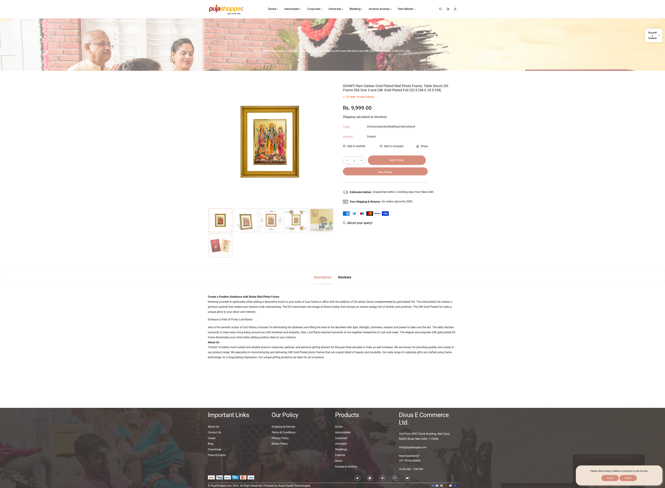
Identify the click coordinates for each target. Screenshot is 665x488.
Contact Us (214, 432)
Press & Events (217, 455)
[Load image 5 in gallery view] (321, 220)
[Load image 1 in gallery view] (220, 220)
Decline (628, 478)
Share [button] (424, 146)
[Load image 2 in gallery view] (246, 220)
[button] (440, 9)
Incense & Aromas (346, 466)
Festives (340, 455)
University (341, 443)
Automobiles (343, 432)
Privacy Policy (280, 438)
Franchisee (214, 449)
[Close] (82, 445)
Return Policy (280, 443)
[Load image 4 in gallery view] (296, 220)
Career (212, 438)
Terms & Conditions (283, 432)
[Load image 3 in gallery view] (271, 220)
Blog (210, 443)
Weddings (341, 449)
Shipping (349, 117)
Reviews (344, 277)
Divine (339, 426)
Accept (610, 478)
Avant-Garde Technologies (294, 485)
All (255, 51)
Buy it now (385, 172)
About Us (213, 426)
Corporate (341, 438)
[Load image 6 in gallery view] (220, 245)
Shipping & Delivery (283, 426)
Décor (338, 460)
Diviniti (371, 136)
